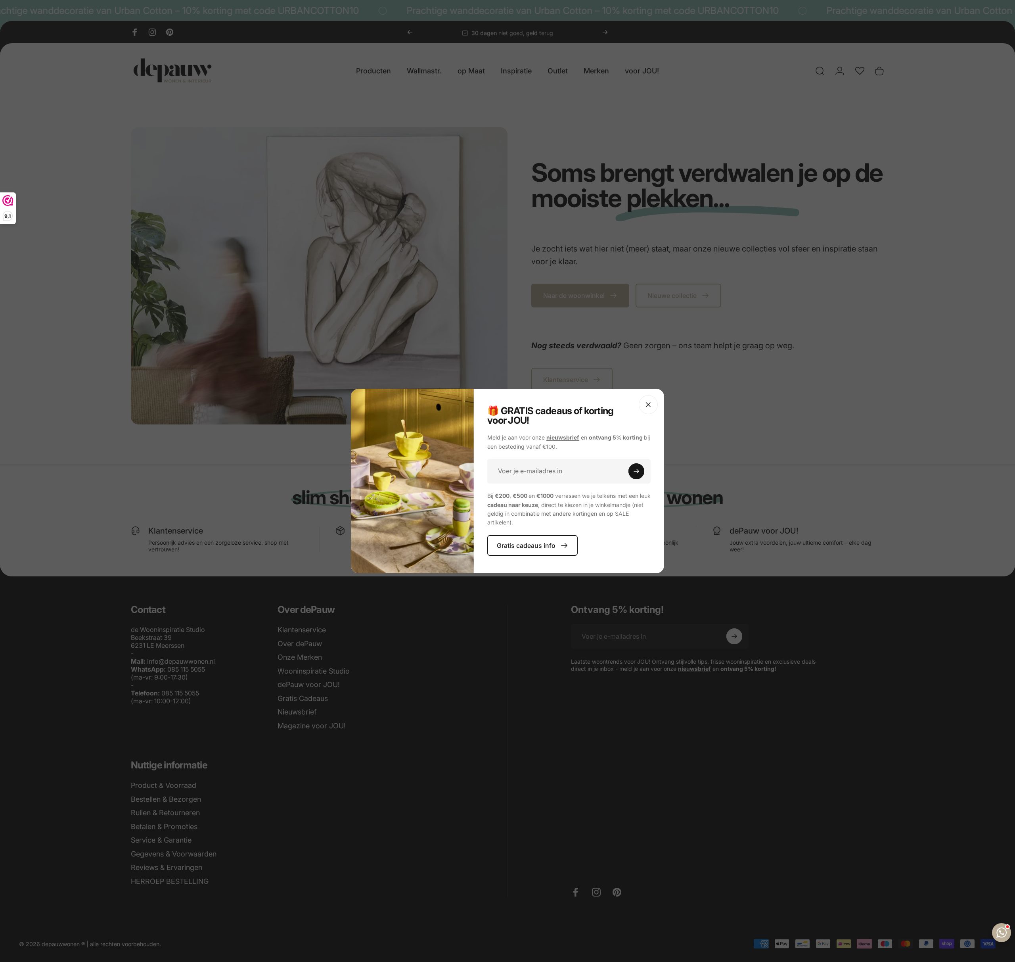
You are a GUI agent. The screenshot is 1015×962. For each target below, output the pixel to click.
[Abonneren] (636, 471)
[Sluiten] (648, 404)
